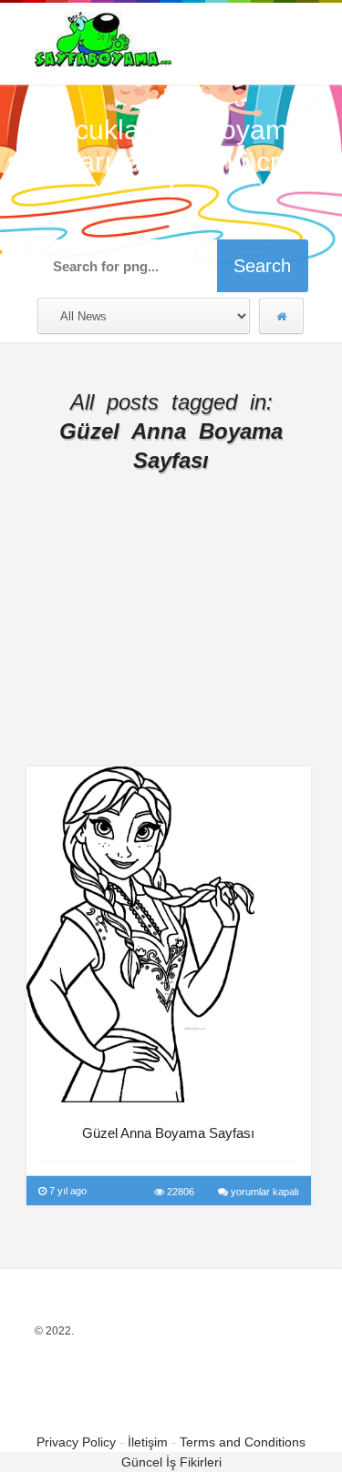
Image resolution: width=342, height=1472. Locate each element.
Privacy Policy (76, 1442)
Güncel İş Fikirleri (171, 1462)
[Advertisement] (171, 634)
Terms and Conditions (243, 1442)
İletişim (148, 1442)
